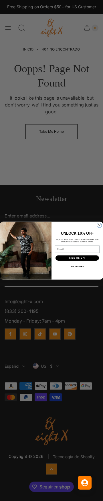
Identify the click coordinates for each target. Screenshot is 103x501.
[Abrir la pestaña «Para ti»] (85, 483)
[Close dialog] (99, 225)
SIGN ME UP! (77, 258)
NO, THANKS (77, 266)
